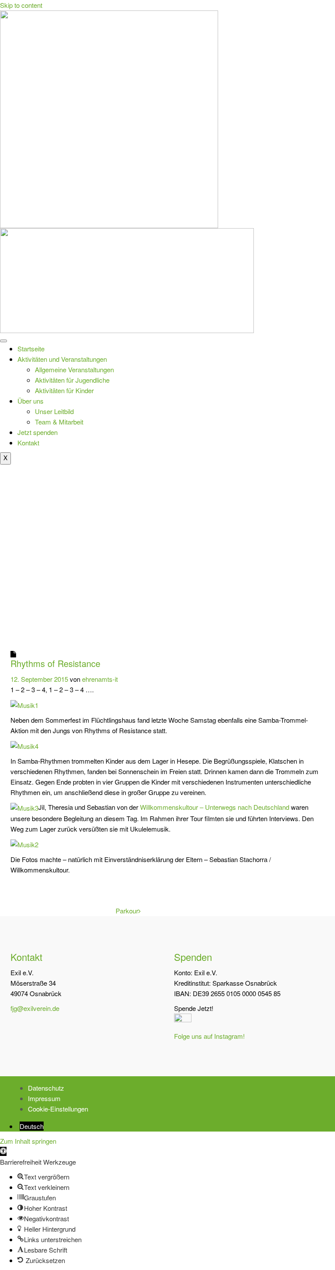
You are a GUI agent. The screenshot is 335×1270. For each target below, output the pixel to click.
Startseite (30, 348)
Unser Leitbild (54, 411)
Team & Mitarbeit (59, 421)
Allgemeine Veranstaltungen (74, 369)
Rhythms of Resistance (55, 663)
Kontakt (28, 442)
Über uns (30, 400)
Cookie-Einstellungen (58, 1108)
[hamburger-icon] (3, 341)
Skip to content (21, 5)
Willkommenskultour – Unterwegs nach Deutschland (214, 807)
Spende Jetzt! (193, 1008)
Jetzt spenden (37, 432)
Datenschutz (46, 1087)
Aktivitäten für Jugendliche (72, 379)
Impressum (44, 1098)
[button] (3, 1151)
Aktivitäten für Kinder (64, 390)
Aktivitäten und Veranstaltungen (62, 359)
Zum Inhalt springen (28, 1140)
